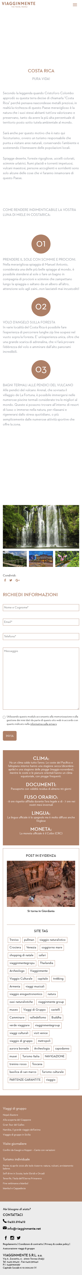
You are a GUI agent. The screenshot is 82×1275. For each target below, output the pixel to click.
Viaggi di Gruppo (34, 1009)
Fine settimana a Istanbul (15, 1183)
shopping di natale (21, 955)
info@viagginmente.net (24, 1228)
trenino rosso (18, 1064)
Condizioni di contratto (31, 1244)
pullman (29, 939)
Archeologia (42, 1048)
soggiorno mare (52, 947)
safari (42, 955)
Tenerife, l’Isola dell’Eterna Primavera (22, 1178)
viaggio (50, 1079)
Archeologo (17, 971)
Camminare (17, 1017)
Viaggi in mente (24, 5)
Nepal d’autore (10, 1115)
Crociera (15, 947)
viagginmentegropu (22, 963)
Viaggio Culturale (21, 978)
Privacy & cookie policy (57, 1244)
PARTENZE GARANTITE (25, 1079)
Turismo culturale (53, 1072)
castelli (55, 1009)
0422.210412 (16, 1222)
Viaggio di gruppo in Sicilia (17, 1135)
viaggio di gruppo (21, 1041)
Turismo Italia (30, 1056)
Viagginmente (39, 971)
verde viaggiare (20, 1025)
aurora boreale (19, 1048)
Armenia (15, 986)
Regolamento (10, 1244)
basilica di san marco (23, 1072)
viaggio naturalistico (52, 939)
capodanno (62, 1048)
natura (52, 994)
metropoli (44, 1041)
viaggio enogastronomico (26, 994)
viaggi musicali (35, 986)
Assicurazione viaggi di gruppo (19, 1248)
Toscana (37, 1064)
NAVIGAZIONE (54, 1056)
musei (13, 1056)
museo (14, 1009)
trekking (58, 978)
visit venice (41, 1033)
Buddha (56, 1017)
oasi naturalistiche (21, 1002)
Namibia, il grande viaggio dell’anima (21, 1130)
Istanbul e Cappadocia (14, 1188)
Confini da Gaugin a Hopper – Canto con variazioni (29, 1150)
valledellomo (38, 1017)
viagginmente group (51, 1002)
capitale (43, 978)
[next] (46, 920)
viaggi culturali (19, 1033)
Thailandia (46, 963)
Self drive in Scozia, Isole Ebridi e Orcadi (24, 1173)
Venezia (31, 947)
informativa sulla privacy (43, 724)
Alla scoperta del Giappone (17, 1120)
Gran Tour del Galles (13, 1125)
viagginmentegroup (47, 1025)
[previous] (36, 920)
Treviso (14, 939)
